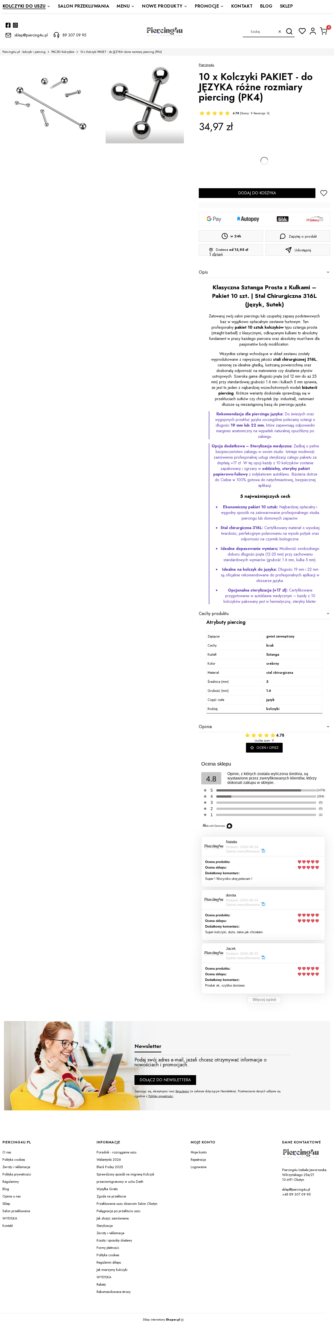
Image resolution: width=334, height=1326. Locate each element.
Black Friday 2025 (110, 1166)
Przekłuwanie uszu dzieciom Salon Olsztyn (127, 1203)
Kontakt (7, 1225)
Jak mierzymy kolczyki (112, 1269)
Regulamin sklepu (109, 1262)
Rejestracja (198, 1159)
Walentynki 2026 (109, 1159)
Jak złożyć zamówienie (113, 1218)
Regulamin (182, 1091)
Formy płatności (108, 1247)
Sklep (6, 1203)
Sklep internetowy (161, 1319)
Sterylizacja (105, 1225)
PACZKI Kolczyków (62, 52)
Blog (5, 1188)
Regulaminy (10, 1181)
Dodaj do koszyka (257, 193)
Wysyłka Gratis (107, 1188)
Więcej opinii (264, 1000)
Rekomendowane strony (114, 1291)
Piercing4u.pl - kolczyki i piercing (23, 52)
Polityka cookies (13, 1159)
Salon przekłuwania (16, 1211)
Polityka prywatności (16, 1174)
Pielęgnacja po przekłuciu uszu (118, 1211)
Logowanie (198, 1166)
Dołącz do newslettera (165, 1080)
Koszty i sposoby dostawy (114, 1240)
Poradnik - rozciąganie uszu (116, 1152)
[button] (289, 31)
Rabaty (101, 1284)
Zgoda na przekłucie (111, 1196)
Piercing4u (206, 64)
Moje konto (199, 1152)
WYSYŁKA (9, 1218)
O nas (6, 1152)
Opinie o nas (11, 1196)
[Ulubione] (302, 31)
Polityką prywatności (160, 1096)
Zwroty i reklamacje (16, 1166)
